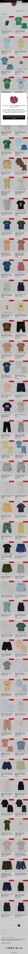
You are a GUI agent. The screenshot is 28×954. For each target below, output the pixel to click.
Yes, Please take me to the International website (14, 117)
